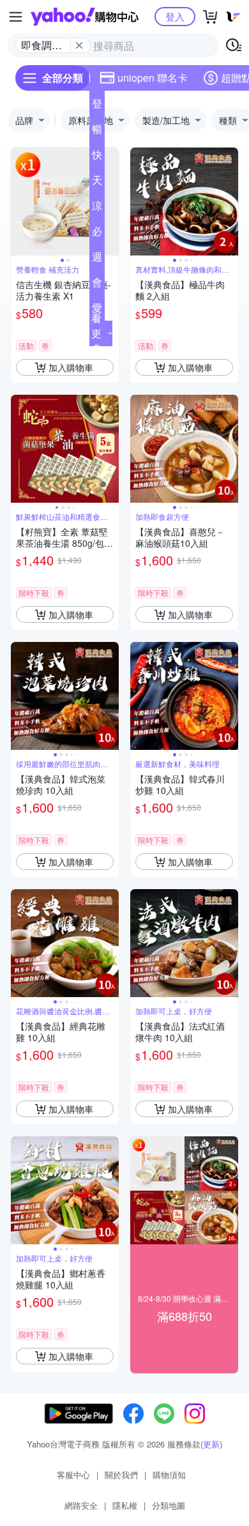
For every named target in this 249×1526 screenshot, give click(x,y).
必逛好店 (97, 234)
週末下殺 (97, 259)
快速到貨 (97, 157)
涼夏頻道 (97, 208)
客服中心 (73, 1475)
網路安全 (81, 1505)
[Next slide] (110, 202)
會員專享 (97, 285)
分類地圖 (168, 1505)
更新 (211, 1444)
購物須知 (169, 1475)
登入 (175, 16)
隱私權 (124, 1505)
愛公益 (97, 310)
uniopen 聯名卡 (152, 77)
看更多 (96, 333)
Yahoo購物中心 (85, 17)
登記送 (97, 106)
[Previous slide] (19, 202)
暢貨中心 (97, 131)
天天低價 (97, 182)
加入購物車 (71, 367)
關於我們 (121, 1475)
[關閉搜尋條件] (79, 45)
